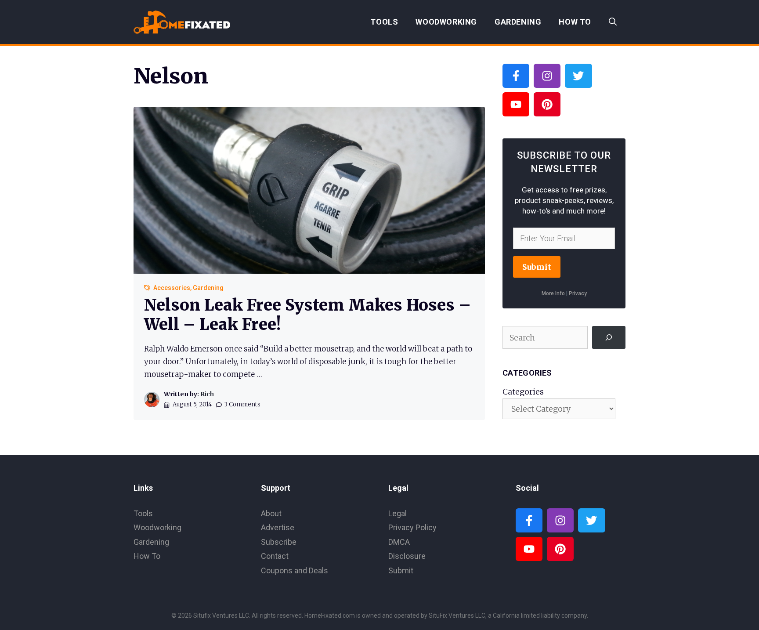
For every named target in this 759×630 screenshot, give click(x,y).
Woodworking (446, 21)
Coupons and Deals (294, 570)
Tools (384, 21)
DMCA (399, 542)
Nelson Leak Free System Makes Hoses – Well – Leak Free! (307, 314)
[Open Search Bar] (612, 22)
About (271, 513)
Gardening (518, 21)
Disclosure (407, 556)
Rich (207, 394)
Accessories (171, 287)
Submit (536, 267)
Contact (275, 556)
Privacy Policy (412, 527)
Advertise (277, 527)
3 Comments (242, 404)
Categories (523, 392)
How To (575, 21)
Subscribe (278, 542)
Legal (397, 513)
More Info (553, 293)
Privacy (578, 293)
